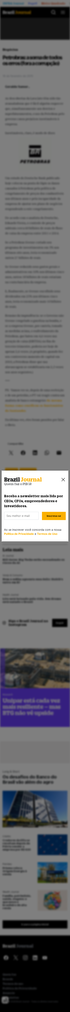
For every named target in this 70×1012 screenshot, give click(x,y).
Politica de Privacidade (19, 533)
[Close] (63, 479)
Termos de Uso (47, 533)
